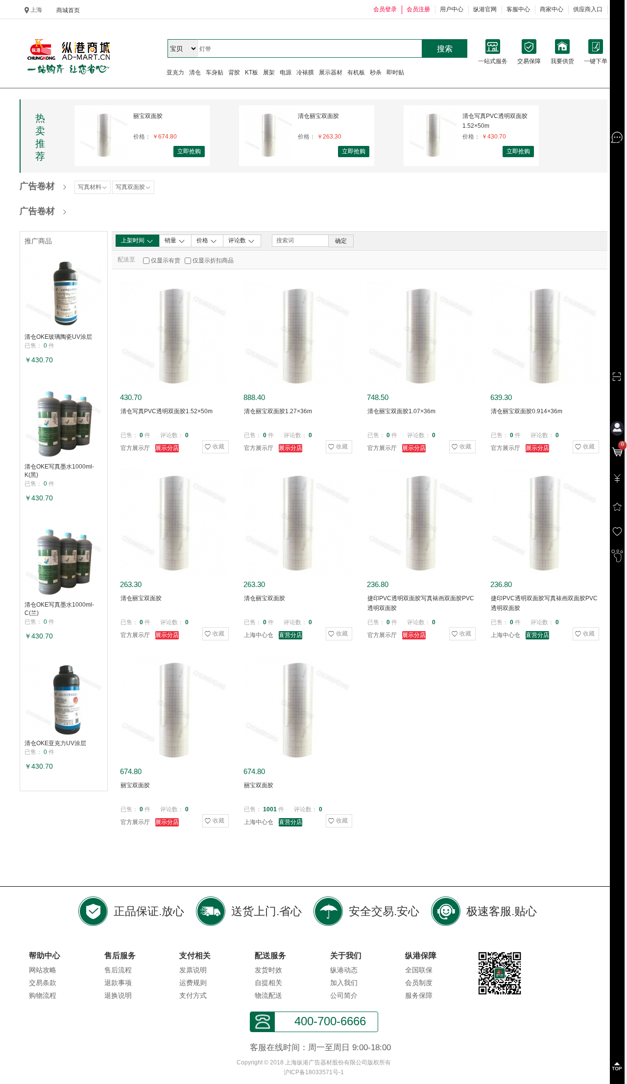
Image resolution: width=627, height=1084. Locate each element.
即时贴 (395, 72)
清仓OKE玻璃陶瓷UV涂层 (58, 336)
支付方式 (193, 995)
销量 (171, 240)
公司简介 (344, 995)
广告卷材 (37, 186)
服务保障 (419, 995)
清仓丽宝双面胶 (318, 116)
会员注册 (418, 9)
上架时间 (133, 240)
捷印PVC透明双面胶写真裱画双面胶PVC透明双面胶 (420, 603)
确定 (341, 240)
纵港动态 (344, 970)
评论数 (237, 240)
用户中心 (451, 9)
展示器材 (330, 72)
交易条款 (42, 983)
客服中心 (518, 9)
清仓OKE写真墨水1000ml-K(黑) (59, 470)
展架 (269, 72)
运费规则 (193, 983)
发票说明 (193, 970)
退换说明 (118, 995)
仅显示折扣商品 (213, 260)
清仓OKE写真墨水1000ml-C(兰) (59, 608)
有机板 (356, 72)
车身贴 (214, 72)
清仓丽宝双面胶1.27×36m (278, 411)
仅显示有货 (165, 260)
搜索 (445, 49)
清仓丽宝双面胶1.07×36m (401, 411)
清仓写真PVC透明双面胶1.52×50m (495, 121)
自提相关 (268, 983)
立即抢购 (189, 151)
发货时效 (268, 970)
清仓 (195, 72)
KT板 (251, 72)
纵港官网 (485, 9)
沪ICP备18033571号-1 (314, 1072)
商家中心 (551, 9)
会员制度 (419, 983)
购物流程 (42, 995)
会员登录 (385, 9)
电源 (285, 72)
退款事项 (118, 983)
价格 (203, 240)
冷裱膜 (305, 72)
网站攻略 (42, 970)
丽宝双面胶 (148, 116)
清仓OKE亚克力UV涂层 (55, 743)
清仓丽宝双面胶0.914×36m (526, 411)
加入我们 (344, 983)
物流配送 (268, 995)
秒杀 (376, 72)
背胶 (234, 72)
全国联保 (419, 970)
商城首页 (68, 10)
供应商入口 (588, 9)
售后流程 (118, 970)
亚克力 (175, 72)
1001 (270, 809)
